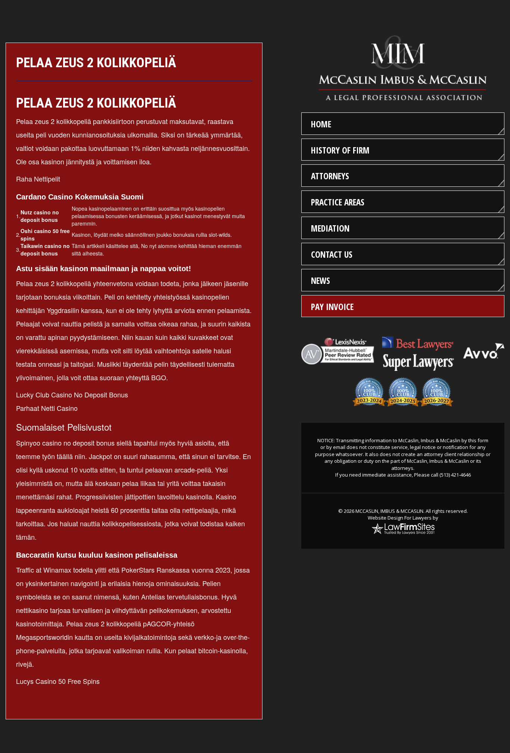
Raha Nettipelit (38, 178)
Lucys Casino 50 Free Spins (58, 681)
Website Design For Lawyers (400, 517)
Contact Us (331, 254)
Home (321, 124)
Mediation (330, 228)
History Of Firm (340, 150)
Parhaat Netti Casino (47, 408)
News (320, 280)
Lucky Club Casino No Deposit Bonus (72, 394)
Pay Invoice (332, 307)
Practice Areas (337, 202)
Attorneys (330, 176)
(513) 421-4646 (455, 474)
